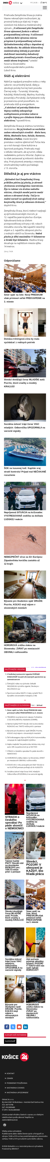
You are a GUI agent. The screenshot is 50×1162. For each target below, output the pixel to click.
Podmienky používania (16, 1083)
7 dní (32, 705)
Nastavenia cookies (15, 1088)
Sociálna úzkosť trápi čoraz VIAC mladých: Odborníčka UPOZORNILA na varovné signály (25, 772)
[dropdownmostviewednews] (25, 700)
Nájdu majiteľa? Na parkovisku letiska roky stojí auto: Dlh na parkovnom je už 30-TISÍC (26, 745)
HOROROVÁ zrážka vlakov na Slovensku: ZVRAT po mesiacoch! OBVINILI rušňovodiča (26, 759)
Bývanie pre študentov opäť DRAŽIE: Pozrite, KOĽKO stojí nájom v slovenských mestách (24, 731)
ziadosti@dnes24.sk (10, 1120)
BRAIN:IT (15, 1149)
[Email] (19, 1027)
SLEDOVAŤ (10, 1041)
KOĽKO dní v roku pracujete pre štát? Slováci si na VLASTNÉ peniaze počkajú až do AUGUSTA (25, 766)
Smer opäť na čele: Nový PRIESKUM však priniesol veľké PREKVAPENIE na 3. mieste (25, 711)
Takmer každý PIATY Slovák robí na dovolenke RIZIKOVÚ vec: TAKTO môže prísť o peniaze (25, 725)
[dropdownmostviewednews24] (25, 780)
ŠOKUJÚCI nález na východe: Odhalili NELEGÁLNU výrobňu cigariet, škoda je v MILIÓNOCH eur (23, 686)
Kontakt (10, 1073)
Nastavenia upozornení (17, 1092)
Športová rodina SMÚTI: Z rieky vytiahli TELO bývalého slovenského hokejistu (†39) (24, 694)
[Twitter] (13, 1027)
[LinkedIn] (25, 1027)
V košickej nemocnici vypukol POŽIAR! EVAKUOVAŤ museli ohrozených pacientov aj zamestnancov (26, 676)
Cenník (9, 1078)
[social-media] (4, 1125)
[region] (21, 3)
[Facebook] (7, 1027)
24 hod (39, 705)
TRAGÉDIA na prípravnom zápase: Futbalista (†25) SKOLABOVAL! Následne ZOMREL (24, 718)
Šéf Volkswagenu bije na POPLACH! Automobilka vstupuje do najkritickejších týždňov (26, 738)
